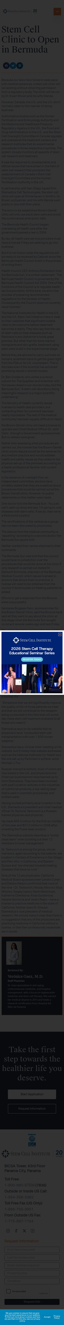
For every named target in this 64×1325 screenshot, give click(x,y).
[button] (60, 634)
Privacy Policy (57, 1317)
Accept (47, 1317)
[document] (32, 662)
